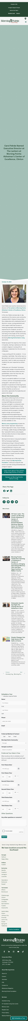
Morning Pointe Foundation (9, 991)
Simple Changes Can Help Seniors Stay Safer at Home (18, 639)
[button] (23, 22)
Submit (4, 836)
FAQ (3, 982)
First (2, 706)
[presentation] (12, 831)
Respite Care (5, 1009)
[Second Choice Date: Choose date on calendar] (18, 785)
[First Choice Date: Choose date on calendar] (18, 769)
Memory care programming (9, 423)
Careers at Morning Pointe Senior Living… (14, 478)
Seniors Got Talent (14, 10)
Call (4, 736)
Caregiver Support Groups (14, 7)
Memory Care (5, 1006)
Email (15, 736)
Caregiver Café (14, 4)
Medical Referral (6, 1015)
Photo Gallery (5, 1012)
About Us (4, 973)
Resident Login (11, 13)
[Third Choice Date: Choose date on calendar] (18, 801)
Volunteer (4, 979)
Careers (18, 13)
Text (9, 736)
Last (2, 713)
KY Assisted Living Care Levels (10, 1003)
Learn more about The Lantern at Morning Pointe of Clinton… (14, 471)
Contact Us (5, 985)
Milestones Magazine (7, 988)
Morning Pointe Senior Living (16, 337)
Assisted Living (6, 1000)
